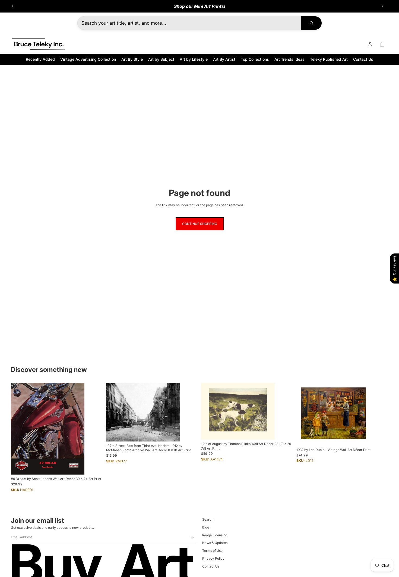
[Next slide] (382, 6)
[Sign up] (192, 537)
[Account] (370, 44)
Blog (205, 527)
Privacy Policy (213, 558)
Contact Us (210, 566)
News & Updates (214, 543)
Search (207, 519)
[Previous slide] (13, 6)
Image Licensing (214, 535)
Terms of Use (212, 551)
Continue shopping (199, 224)
